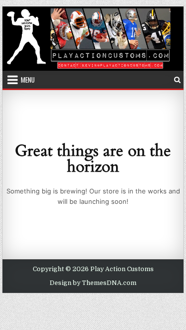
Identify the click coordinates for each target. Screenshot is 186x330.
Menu (28, 80)
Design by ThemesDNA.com (93, 283)
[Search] (177, 80)
